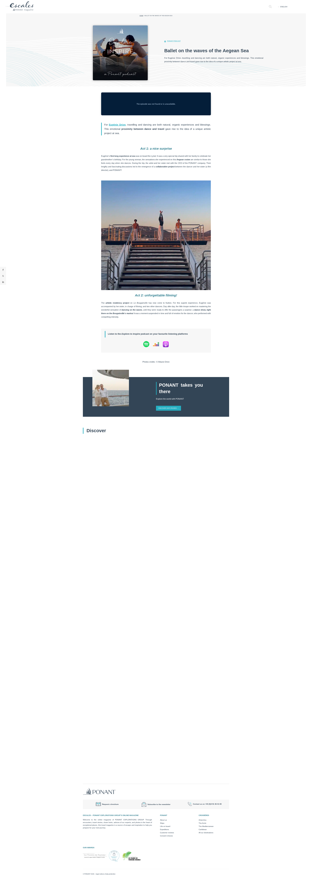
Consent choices (166, 836)
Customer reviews (167, 833)
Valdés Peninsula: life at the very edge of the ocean (111, 537)
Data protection (110, 874)
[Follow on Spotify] (146, 344)
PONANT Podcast (174, 41)
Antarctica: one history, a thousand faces (106, 650)
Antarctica (202, 820)
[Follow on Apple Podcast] (166, 344)
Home (141, 15)
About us (163, 820)
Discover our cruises (167, 408)
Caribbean (203, 829)
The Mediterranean (206, 826)
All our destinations (206, 833)
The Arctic (202, 823)
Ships (162, 823)
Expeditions (164, 829)
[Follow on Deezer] (156, 344)
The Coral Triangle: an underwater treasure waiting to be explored (119, 762)
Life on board (165, 826)
